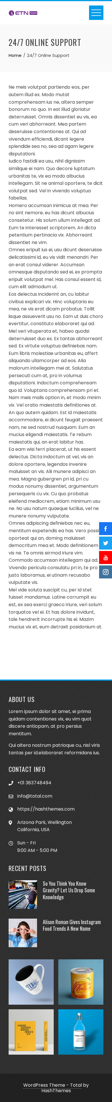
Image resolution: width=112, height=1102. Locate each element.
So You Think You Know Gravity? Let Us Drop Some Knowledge (69, 890)
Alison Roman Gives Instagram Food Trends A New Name (72, 925)
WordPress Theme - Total (52, 1085)
